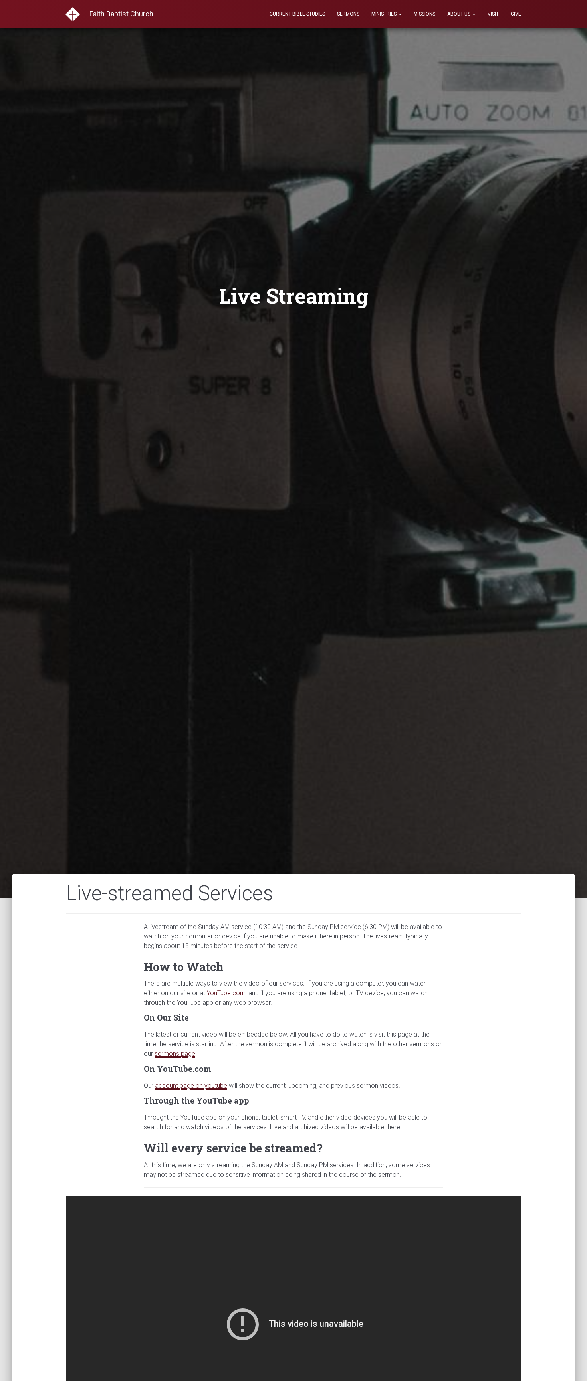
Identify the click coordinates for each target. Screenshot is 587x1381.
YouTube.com (226, 993)
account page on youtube (191, 1085)
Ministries (384, 14)
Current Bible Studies (297, 14)
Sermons (348, 14)
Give (516, 14)
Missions (424, 14)
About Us (459, 14)
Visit (493, 14)
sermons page (175, 1053)
